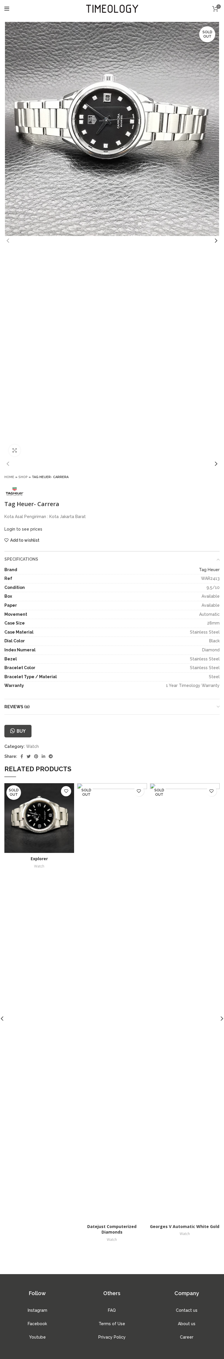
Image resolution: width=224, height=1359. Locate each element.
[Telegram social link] (51, 756)
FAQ (112, 1310)
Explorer (39, 858)
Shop (23, 477)
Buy (21, 731)
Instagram (37, 1310)
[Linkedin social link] (43, 756)
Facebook (37, 1323)
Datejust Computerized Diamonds (111, 1229)
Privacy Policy (112, 1337)
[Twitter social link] (28, 756)
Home (9, 477)
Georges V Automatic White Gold (184, 1226)
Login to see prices (23, 529)
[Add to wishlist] (66, 791)
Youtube (37, 1337)
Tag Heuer (209, 569)
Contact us (186, 1310)
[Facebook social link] (22, 756)
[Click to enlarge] (14, 450)
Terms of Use (112, 1323)
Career (186, 1337)
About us (186, 1323)
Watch (32, 746)
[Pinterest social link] (36, 756)
